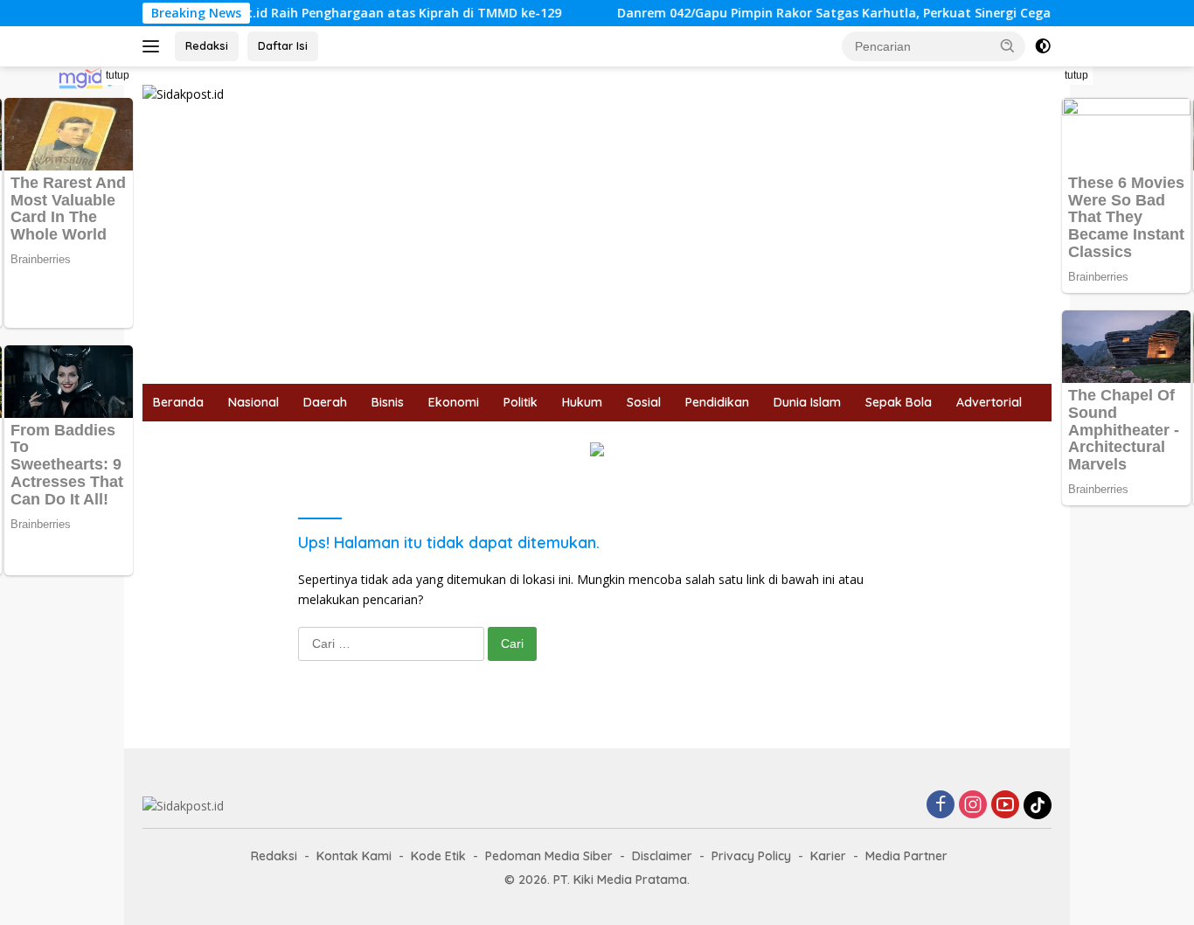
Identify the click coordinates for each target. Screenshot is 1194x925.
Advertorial (989, 402)
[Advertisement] (597, 252)
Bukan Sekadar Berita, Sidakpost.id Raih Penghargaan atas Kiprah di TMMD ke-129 (286, 13)
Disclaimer (662, 856)
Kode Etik (438, 856)
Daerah (325, 402)
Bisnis (387, 402)
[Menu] (154, 46)
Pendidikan (717, 402)
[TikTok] (1038, 805)
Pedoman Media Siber (549, 856)
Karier (828, 856)
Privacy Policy (751, 856)
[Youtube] (1005, 805)
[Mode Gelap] (1043, 46)
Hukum (582, 402)
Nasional (253, 402)
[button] (1007, 45)
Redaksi (206, 45)
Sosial (644, 402)
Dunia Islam (807, 402)
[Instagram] (973, 805)
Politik (520, 402)
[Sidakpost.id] (183, 93)
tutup (117, 75)
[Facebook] (941, 805)
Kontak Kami (354, 856)
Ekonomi (453, 402)
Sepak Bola (898, 402)
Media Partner (906, 856)
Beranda (178, 402)
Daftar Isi (283, 45)
